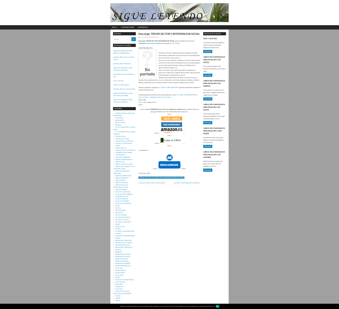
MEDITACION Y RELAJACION (123, 247)
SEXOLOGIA (119, 289)
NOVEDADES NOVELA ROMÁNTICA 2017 (124, 75)
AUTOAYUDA (119, 118)
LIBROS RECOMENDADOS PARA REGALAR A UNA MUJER (123, 69)
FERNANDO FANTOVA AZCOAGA (149, 43)
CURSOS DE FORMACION (122, 157)
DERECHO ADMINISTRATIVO (124, 159)
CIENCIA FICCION (120, 136)
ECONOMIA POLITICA (121, 196)
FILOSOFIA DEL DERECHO (123, 217)
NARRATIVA (118, 252)
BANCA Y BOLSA (120, 122)
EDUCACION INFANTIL (121, 199)
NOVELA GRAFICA (120, 270)
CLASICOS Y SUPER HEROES (123, 143)
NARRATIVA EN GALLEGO (122, 256)
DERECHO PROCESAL (121, 182)
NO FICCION (118, 268)
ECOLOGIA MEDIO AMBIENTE (124, 194)
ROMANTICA (119, 287)
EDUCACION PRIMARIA (122, 201)
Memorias (118, 250)
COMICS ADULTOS (121, 148)
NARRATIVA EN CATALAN (122, 254)
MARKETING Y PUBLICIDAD (123, 240)
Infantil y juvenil (119, 226)
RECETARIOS (119, 284)
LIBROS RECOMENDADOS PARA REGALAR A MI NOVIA (214, 107)
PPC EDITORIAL (175, 43)
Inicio (114, 27)
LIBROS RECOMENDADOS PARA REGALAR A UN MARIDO (123, 101)
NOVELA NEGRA (120, 273)
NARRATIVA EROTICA (121, 259)
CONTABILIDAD (120, 155)
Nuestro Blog (119, 275)
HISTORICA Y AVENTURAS (123, 222)
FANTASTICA (119, 213)
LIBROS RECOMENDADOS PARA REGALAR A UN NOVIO (214, 59)
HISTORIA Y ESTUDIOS (122, 219)
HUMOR (117, 224)
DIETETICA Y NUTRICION (122, 192)
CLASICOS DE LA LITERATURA (124, 141)
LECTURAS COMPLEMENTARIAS (149, 37)
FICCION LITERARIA (121, 215)
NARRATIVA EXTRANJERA (122, 263)
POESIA (117, 277)
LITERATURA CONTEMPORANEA (125, 236)
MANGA (117, 238)
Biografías (118, 125)
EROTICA (118, 208)
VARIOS (117, 300)
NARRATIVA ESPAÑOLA (122, 261)
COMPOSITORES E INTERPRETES (125, 150)
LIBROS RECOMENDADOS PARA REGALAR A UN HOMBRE (123, 94)
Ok (217, 306)
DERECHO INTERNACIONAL (123, 176)
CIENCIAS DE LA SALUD (122, 139)
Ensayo (117, 206)
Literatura (118, 233)
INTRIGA (117, 229)
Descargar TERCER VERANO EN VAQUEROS (187, 183)
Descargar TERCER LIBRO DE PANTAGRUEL (152, 183)
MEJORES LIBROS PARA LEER (122, 64)
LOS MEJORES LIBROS (127, 27)
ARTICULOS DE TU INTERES (212, 33)
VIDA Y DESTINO (118, 81)
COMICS (117, 145)
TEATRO (117, 296)
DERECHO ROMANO (121, 189)
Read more (207, 51)
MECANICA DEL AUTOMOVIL (123, 243)
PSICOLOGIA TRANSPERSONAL (124, 280)
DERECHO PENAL (120, 180)
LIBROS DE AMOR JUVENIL (121, 85)
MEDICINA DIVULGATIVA (122, 245)
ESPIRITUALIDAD (120, 210)
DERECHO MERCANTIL (122, 178)
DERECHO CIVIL (119, 162)
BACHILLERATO (119, 120)
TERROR (117, 298)
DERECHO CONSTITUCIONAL (124, 164)
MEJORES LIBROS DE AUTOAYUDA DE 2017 (123, 58)
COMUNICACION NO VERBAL (123, 152)
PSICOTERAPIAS (120, 282)
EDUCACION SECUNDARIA (123, 203)
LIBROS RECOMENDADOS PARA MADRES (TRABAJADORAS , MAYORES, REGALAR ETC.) (123, 52)
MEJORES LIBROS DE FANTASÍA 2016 (124, 89)
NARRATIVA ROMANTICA (122, 266)
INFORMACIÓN (142, 27)
